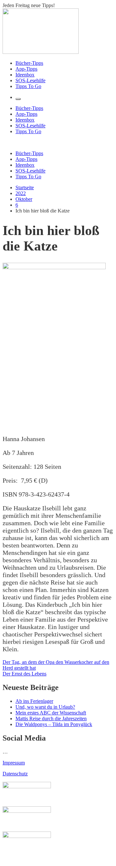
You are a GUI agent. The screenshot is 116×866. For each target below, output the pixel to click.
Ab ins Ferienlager (34, 701)
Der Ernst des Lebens (24, 673)
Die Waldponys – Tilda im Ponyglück (53, 724)
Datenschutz (15, 773)
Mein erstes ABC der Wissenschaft (50, 712)
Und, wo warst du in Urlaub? (45, 707)
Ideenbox (24, 74)
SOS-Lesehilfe (30, 80)
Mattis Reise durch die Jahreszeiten (51, 718)
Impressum (14, 762)
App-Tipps (26, 69)
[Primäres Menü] (18, 99)
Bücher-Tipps (29, 63)
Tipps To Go (28, 86)
